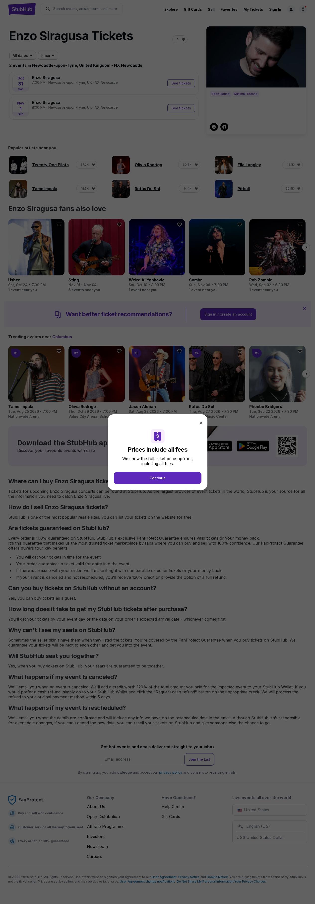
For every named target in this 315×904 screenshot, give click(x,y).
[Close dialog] (201, 423)
